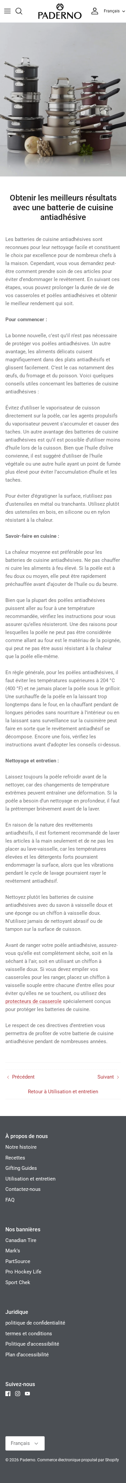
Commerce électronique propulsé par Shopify (78, 1460)
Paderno (27, 1460)
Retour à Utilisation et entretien (63, 1092)
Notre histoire (21, 1147)
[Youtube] (27, 1393)
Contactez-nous (23, 1189)
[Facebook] (7, 1393)
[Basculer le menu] (7, 11)
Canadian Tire (20, 1240)
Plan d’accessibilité (27, 1355)
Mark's (12, 1251)
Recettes (15, 1158)
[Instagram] (17, 1393)
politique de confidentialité (35, 1323)
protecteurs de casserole (33, 1001)
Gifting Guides (21, 1168)
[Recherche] (22, 11)
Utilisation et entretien (30, 1179)
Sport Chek (17, 1282)
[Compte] (93, 11)
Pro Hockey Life (23, 1272)
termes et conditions (28, 1334)
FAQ (9, 1200)
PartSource (17, 1261)
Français (112, 11)
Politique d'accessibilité (32, 1344)
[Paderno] (60, 11)
